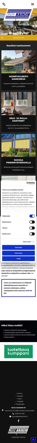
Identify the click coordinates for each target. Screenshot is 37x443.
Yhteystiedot (19, 404)
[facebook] (18, 421)
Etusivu (20, 393)
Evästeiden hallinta (18, 437)
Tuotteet (20, 396)
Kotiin (20, 399)
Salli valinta (18, 253)
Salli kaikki (18, 247)
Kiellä (18, 258)
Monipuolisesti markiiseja (18, 77)
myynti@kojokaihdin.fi (20, 416)
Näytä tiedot (27, 241)
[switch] (32, 222)
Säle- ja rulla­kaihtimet (18, 119)
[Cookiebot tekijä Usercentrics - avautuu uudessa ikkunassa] (26, 183)
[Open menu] (32, 4)
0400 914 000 (20, 413)
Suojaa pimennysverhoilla (18, 161)
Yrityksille (20, 401)
